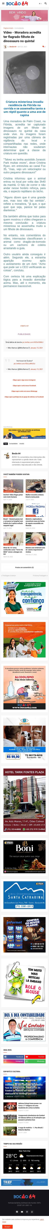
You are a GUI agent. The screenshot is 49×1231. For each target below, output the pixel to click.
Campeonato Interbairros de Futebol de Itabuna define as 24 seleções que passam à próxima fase (31, 1118)
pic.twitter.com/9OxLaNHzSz (24, 364)
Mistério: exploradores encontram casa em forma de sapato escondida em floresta (35, 522)
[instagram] (27, 1212)
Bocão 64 (16, 453)
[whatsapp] (32, 1212)
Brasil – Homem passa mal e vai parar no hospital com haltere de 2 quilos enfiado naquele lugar (13, 522)
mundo (21, 443)
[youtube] (22, 1212)
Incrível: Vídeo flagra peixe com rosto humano (13, 496)
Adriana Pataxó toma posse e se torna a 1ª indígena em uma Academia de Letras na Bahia (30, 1105)
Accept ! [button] (7, 1227)
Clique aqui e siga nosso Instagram (24, 380)
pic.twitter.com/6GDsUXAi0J (32, 342)
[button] (3, 4)
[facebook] (17, 1212)
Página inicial (8, 28)
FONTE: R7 (24, 326)
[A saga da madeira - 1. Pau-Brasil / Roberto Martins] (10, 1131)
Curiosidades (19, 28)
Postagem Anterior (9, 576)
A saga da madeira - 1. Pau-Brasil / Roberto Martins (30, 1129)
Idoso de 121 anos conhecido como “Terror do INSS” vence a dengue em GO (13, 551)
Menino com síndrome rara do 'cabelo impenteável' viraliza (35, 550)
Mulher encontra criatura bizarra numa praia (35, 496)
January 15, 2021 (36, 348)
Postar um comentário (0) (24, 567)
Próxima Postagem (39, 576)
